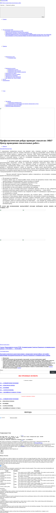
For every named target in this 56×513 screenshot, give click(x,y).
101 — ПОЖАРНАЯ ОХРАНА (7, 385)
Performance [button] (2, 493)
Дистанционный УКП (8, 29)
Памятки (5, 46)
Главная (4, 19)
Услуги (4, 79)
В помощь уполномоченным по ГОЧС (14, 31)
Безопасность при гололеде (14, 70)
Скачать (51, 366)
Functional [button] (2, 488)
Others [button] (1, 508)
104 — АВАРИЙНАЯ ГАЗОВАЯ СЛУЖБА (10, 392)
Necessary (4, 465)
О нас (4, 90)
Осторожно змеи (12, 57)
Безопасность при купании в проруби (17, 72)
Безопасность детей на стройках (12, 74)
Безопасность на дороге (10, 73)
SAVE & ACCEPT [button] (4, 512)
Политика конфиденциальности (12, 106)
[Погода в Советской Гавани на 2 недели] (13, 417)
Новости (5, 146)
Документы (8, 101)
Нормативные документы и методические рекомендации (18, 33)
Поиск (1, 370)
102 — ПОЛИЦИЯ (4, 387)
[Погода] (2, 417)
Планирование (6, 80)
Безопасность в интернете (11, 75)
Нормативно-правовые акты (14, 102)
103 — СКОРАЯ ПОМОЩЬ (7, 390)
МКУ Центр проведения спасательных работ (10, 2)
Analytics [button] (2, 498)
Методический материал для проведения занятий (16, 32)
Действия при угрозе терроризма (13, 76)
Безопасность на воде (10, 68)
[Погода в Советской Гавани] (9, 416)
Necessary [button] (2, 464)
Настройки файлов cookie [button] (6, 448)
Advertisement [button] (3, 503)
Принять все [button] (15, 448)
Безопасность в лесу (10, 56)
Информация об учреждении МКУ (13, 105)
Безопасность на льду (13, 69)
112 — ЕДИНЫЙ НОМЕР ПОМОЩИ (9, 383)
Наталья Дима (8, 148)
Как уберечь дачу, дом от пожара (13, 78)
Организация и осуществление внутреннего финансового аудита (23, 103)
